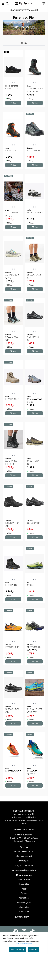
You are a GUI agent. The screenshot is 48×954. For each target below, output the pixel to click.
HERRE (17, 10)
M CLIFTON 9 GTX (33, 462)
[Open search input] (7, 3)
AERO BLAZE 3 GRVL (12, 276)
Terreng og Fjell (33, 10)
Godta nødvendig (17, 949)
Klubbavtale (24, 907)
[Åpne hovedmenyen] (3, 3)
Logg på (24, 888)
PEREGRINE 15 (12, 647)
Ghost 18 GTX (11, 88)
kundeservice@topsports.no (24, 870)
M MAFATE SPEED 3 (32, 772)
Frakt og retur (24, 879)
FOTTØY (24, 10)
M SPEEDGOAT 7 (35, 212)
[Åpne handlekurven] (43, 3)
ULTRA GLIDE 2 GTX (12, 710)
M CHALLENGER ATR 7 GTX (34, 710)
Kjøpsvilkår (24, 884)
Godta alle (33, 949)
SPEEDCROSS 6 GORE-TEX (34, 648)
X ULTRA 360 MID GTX (11, 462)
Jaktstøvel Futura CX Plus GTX (35, 90)
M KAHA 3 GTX (12, 399)
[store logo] (23, 3)
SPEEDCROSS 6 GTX (34, 276)
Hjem (12, 10)
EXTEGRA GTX (33, 150)
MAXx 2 (30, 585)
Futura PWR (10, 150)
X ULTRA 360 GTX (33, 338)
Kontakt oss (24, 897)
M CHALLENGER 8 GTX (34, 400)
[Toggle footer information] (44, 917)
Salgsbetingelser (24, 902)
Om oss (24, 893)
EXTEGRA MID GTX (12, 524)
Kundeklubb (24, 911)
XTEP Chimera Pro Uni (11, 214)
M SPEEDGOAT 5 (13, 771)
